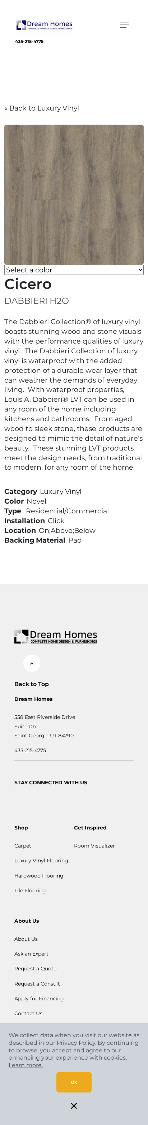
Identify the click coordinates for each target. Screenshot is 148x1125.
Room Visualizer (94, 845)
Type (12, 511)
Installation (24, 520)
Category (20, 491)
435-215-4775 (29, 41)
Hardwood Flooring (39, 875)
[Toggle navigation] (124, 25)
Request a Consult (37, 983)
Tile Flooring (30, 890)
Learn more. (26, 1065)
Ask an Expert (31, 954)
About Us (26, 939)
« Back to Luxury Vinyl (41, 108)
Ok (74, 1082)
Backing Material (34, 540)
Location (20, 530)
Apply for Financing (39, 998)
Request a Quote (35, 968)
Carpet (22, 845)
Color (14, 501)
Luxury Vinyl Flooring (41, 860)
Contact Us (28, 1013)
